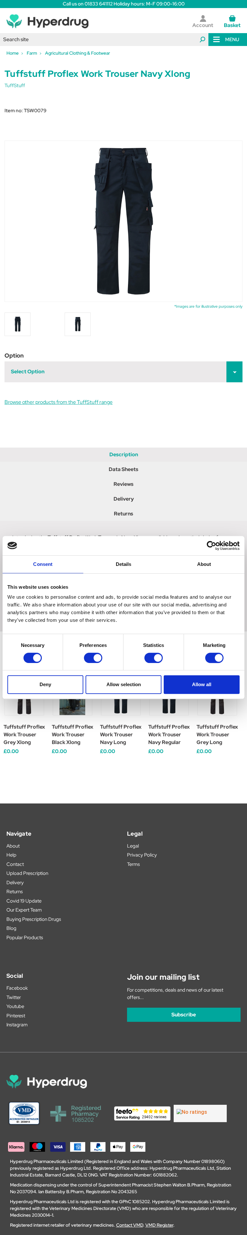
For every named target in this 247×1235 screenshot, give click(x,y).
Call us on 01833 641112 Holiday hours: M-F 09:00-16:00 (124, 4)
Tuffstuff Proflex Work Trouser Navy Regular (169, 734)
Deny (45, 684)
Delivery (124, 498)
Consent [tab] (42, 564)
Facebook (17, 988)
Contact (15, 864)
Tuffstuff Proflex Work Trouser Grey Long (217, 734)
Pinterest (15, 1016)
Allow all (201, 684)
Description (123, 454)
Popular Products (24, 937)
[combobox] (104, 39)
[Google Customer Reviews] (200, 1113)
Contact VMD (129, 1225)
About (13, 846)
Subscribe (183, 1014)
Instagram (17, 1025)
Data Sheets (123, 469)
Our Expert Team (24, 910)
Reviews (123, 484)
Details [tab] (124, 564)
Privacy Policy (142, 855)
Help (11, 855)
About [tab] (204, 564)
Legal (133, 846)
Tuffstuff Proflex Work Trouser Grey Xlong (24, 734)
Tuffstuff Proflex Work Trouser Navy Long (121, 734)
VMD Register (159, 1225)
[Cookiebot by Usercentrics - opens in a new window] (211, 545)
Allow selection (123, 684)
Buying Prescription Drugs (33, 919)
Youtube (15, 1006)
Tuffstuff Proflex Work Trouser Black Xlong (72, 734)
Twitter (13, 997)
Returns (123, 513)
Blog (11, 928)
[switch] (93, 658)
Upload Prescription (27, 873)
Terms (133, 864)
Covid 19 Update (23, 901)
